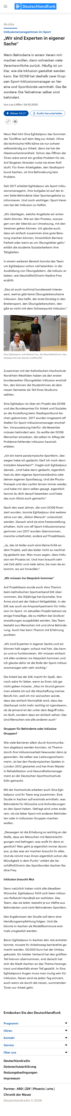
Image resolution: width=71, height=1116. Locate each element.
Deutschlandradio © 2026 (23, 1100)
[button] (5, 6)
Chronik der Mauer (17, 1094)
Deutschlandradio (17, 1060)
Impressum (12, 1078)
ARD (20, 1088)
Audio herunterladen (49, 113)
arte (51, 1088)
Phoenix (39, 1088)
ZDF (28, 1088)
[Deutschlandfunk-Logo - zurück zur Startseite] (35, 6)
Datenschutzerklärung (20, 1066)
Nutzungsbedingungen (20, 1072)
